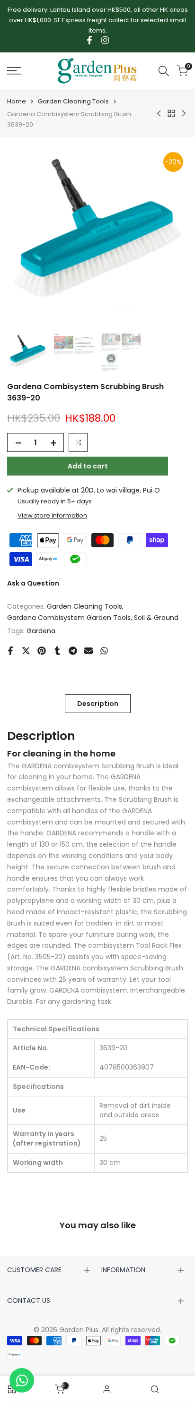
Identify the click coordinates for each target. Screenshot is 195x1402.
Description (97, 703)
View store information (52, 515)
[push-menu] (14, 70)
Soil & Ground (156, 617)
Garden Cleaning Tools (73, 101)
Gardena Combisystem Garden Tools (69, 617)
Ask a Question (33, 583)
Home (16, 101)
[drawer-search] (164, 71)
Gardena (41, 631)
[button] (78, 442)
